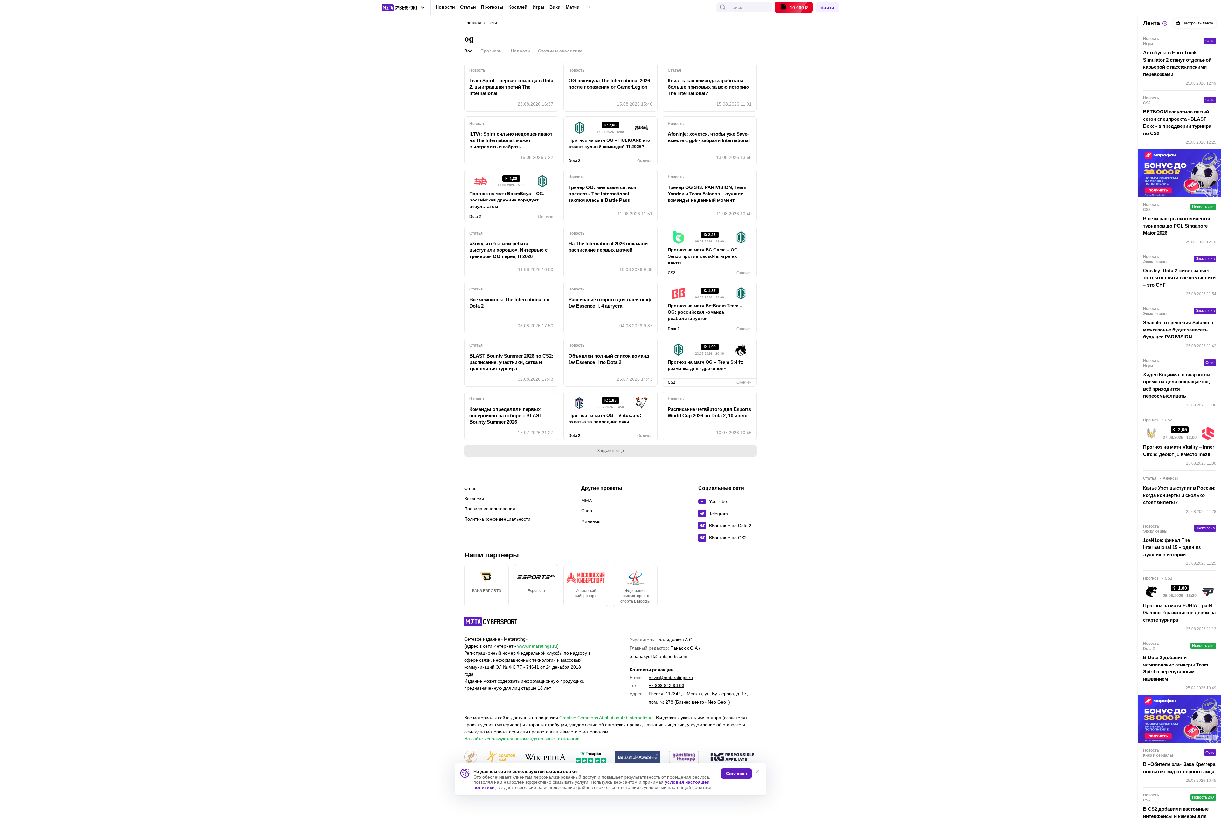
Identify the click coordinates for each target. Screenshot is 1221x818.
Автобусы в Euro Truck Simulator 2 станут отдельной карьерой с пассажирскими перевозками (1177, 63)
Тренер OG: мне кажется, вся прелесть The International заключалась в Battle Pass (602, 194)
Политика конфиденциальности (497, 518)
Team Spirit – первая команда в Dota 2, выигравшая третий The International (511, 87)
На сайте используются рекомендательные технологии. (522, 738)
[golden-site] (500, 757)
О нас (470, 488)
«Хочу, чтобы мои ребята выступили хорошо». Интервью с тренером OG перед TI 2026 (508, 250)
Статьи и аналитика (560, 50)
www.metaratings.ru (537, 646)
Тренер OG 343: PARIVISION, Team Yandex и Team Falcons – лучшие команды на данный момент (707, 194)
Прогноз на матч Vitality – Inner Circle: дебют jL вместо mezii (1178, 450)
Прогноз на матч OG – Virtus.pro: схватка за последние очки (605, 418)
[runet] (470, 757)
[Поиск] (722, 7)
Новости (445, 7)
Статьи (468, 7)
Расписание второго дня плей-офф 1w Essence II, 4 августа (610, 303)
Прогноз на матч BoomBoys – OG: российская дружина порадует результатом (507, 200)
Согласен (736, 773)
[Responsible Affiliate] (732, 757)
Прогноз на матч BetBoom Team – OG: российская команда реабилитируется (705, 312)
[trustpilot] (591, 757)
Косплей (518, 7)
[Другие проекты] (403, 7)
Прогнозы (492, 7)
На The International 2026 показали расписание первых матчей (608, 247)
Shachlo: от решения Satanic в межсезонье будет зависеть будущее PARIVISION (1178, 329)
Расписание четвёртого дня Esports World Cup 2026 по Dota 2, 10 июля (709, 412)
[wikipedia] (545, 757)
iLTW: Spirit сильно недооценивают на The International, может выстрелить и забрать (510, 140)
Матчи (573, 7)
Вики (555, 7)
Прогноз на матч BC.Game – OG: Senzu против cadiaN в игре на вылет (703, 256)
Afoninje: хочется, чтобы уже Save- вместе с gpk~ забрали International (709, 137)
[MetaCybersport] (490, 621)
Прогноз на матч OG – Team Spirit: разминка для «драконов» (705, 365)
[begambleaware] (637, 757)
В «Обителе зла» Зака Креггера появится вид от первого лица (1179, 767)
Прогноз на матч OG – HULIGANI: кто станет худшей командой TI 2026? (609, 143)
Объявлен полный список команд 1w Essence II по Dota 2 (609, 359)
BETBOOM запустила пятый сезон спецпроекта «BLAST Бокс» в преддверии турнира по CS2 (1177, 122)
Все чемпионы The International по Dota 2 (509, 303)
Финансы (590, 521)
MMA (586, 500)
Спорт (587, 510)
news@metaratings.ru (671, 677)
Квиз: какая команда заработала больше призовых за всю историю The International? (708, 87)
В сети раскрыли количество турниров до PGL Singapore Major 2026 (1177, 225)
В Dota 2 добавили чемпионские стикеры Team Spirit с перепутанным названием (1175, 668)
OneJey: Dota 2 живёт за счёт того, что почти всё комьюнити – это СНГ (1179, 278)
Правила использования (489, 508)
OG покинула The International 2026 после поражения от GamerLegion (609, 84)
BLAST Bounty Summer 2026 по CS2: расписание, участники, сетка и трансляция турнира (511, 362)
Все (468, 50)
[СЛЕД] (757, 586)
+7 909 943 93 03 (666, 685)
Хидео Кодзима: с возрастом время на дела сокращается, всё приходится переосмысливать (1176, 385)
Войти (827, 7)
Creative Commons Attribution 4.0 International (606, 717)
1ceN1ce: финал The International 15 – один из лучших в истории (1172, 547)
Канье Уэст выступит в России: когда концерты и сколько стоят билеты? (1179, 495)
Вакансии (474, 498)
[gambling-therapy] (684, 757)
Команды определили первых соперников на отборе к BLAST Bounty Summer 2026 (505, 415)
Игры (538, 7)
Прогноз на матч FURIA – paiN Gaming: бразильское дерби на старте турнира (1179, 613)
